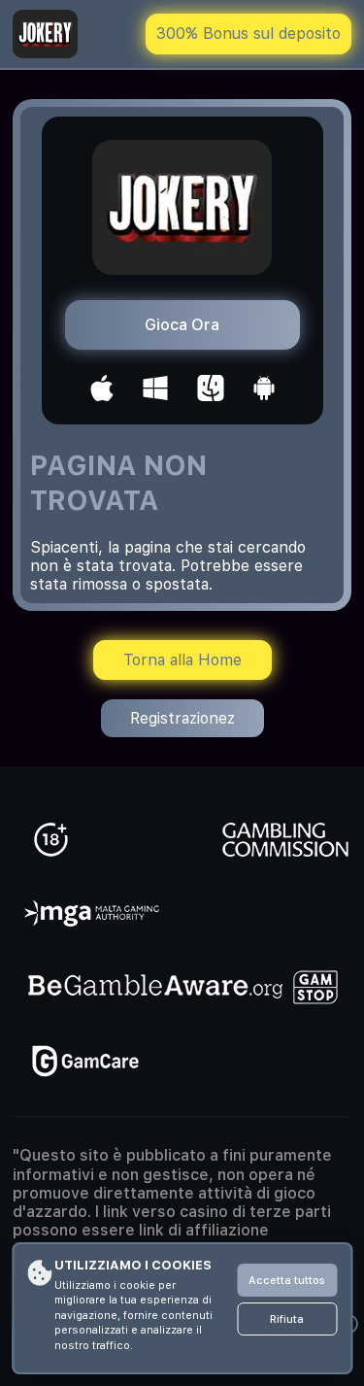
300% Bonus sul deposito (248, 33)
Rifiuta (287, 1319)
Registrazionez (182, 718)
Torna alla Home (182, 660)
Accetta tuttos (286, 1280)
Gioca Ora (182, 325)
